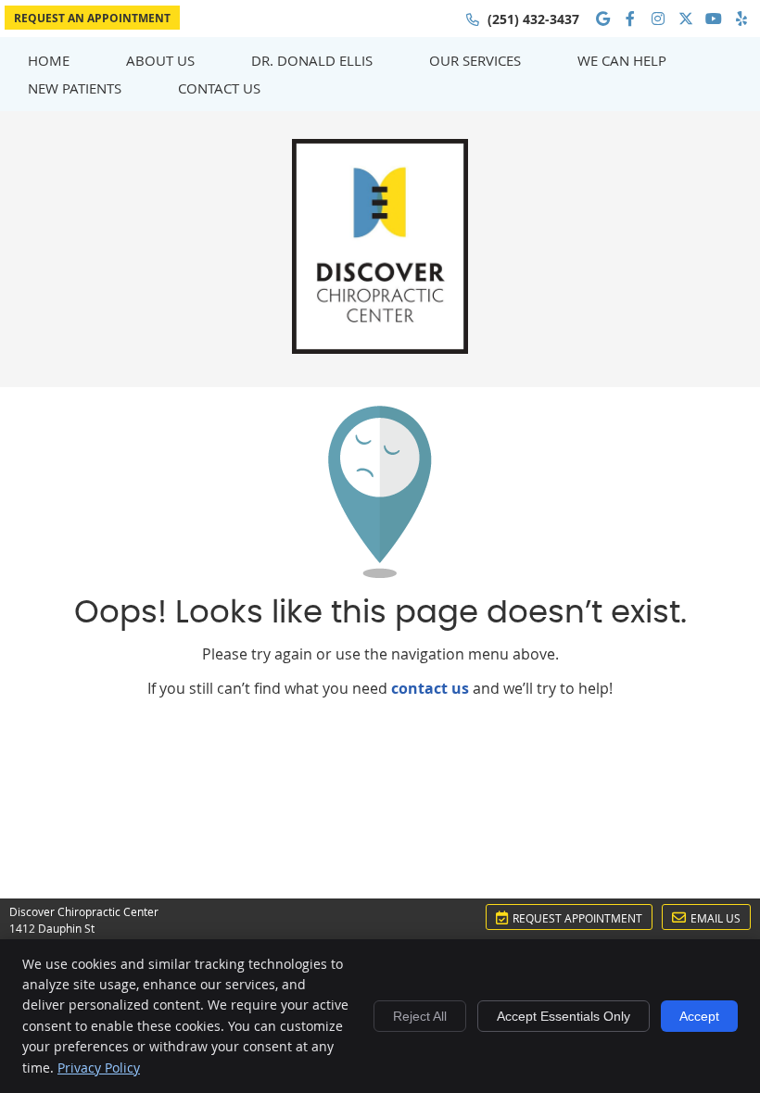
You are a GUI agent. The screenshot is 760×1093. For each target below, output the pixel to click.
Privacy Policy (98, 1067)
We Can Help (621, 60)
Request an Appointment (92, 18)
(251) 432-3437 (533, 19)
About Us (160, 60)
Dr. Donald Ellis (312, 60)
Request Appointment (577, 918)
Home (49, 60)
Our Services (475, 60)
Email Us (715, 918)
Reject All (420, 1016)
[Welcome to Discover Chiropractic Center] (380, 348)
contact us (430, 688)
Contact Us (219, 88)
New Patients (74, 88)
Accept (699, 1016)
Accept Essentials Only (563, 1016)
